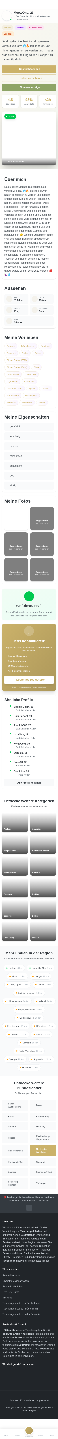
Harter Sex (31, 374)
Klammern (29, 381)
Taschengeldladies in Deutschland (21, 1303)
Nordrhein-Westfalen (40, 16)
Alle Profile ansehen (29, 782)
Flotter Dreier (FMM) (17, 367)
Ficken (37, 353)
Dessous (11, 353)
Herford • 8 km (23, 765)
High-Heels (12, 381)
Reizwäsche (13, 395)
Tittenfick (11, 402)
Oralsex (45, 388)
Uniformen (27, 402)
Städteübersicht (11, 1275)
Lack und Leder (14, 388)
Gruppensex (13, 374)
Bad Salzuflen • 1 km (26, 710)
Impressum (43, 1400)
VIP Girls (7, 1297)
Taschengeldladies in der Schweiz (21, 1314)
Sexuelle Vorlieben (12, 1286)
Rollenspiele (31, 395)
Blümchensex (27, 346)
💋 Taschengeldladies (14, 1197)
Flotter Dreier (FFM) (17, 360)
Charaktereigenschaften (15, 1281)
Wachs (42, 402)
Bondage (45, 346)
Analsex (11, 346)
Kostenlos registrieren (30, 679)
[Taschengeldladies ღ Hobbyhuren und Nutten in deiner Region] (29, 4)
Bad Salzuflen (22, 16)
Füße (36, 367)
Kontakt (13, 1400)
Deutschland (22, 19)
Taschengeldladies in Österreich (20, 1308)
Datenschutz (27, 1400)
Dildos (25, 353)
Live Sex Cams (10, 1292)
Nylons (32, 388)
